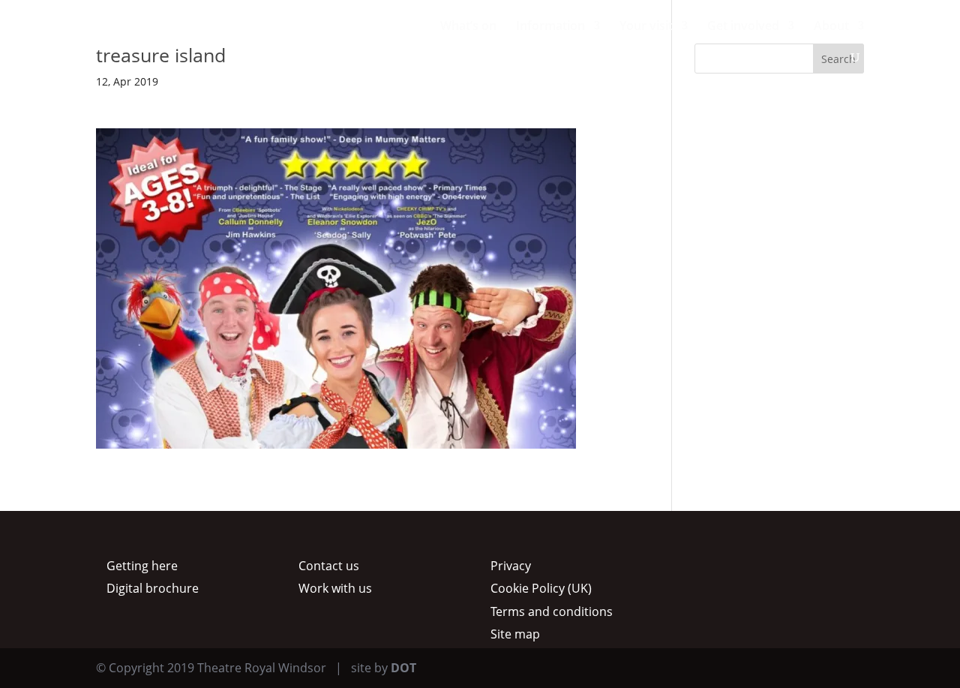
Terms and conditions (551, 611)
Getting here (142, 565)
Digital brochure (152, 588)
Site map (515, 634)
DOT (403, 667)
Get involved (743, 27)
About (831, 27)
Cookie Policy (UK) (541, 588)
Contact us (328, 565)
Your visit (646, 27)
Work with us (335, 588)
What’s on (468, 27)
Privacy (510, 565)
